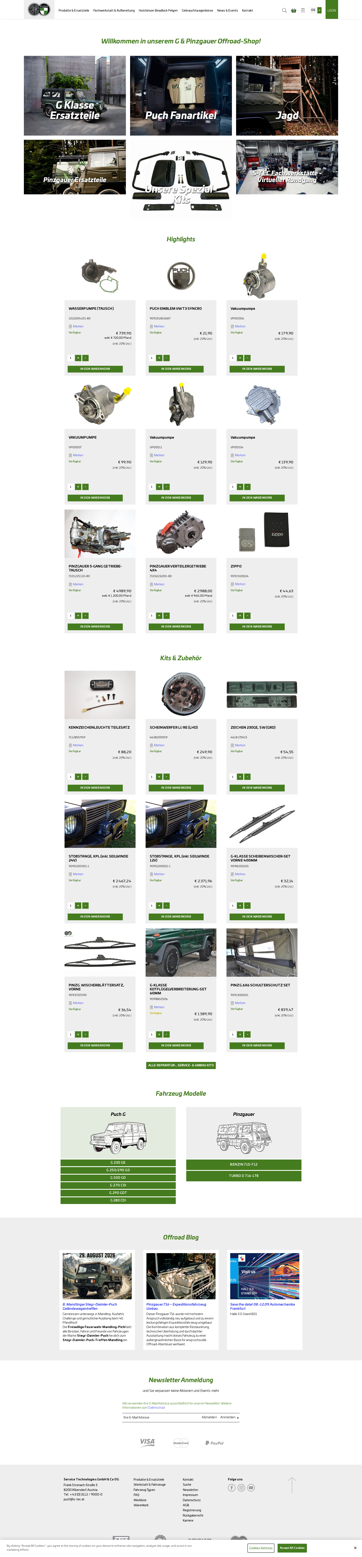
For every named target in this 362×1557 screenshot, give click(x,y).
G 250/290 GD (118, 1170)
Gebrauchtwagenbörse (197, 10)
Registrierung (192, 1510)
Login (332, 10)
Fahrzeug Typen (144, 1490)
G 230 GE (118, 1162)
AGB (186, 1505)
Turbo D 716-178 (244, 1176)
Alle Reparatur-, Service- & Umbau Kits (181, 1065)
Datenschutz (156, 1407)
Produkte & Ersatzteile (74, 10)
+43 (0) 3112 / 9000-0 (86, 1494)
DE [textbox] (313, 10)
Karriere (188, 1520)
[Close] (355, 1547)
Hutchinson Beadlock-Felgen (158, 10)
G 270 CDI (118, 1185)
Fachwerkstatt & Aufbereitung (113, 10)
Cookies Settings (261, 1548)
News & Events (227, 10)
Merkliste (140, 1500)
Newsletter (190, 1490)
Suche (187, 1484)
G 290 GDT (118, 1193)
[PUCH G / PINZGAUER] (39, 9)
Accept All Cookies (292, 1548)
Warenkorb (141, 1505)
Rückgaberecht (193, 1515)
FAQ (136, 1495)
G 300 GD (118, 1177)
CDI (118, 1200)
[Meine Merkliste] (303, 10)
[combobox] (315, 10)
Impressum (190, 1495)
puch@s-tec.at (74, 1499)
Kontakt (247, 10)
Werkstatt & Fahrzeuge (150, 1484)
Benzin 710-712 (244, 1164)
